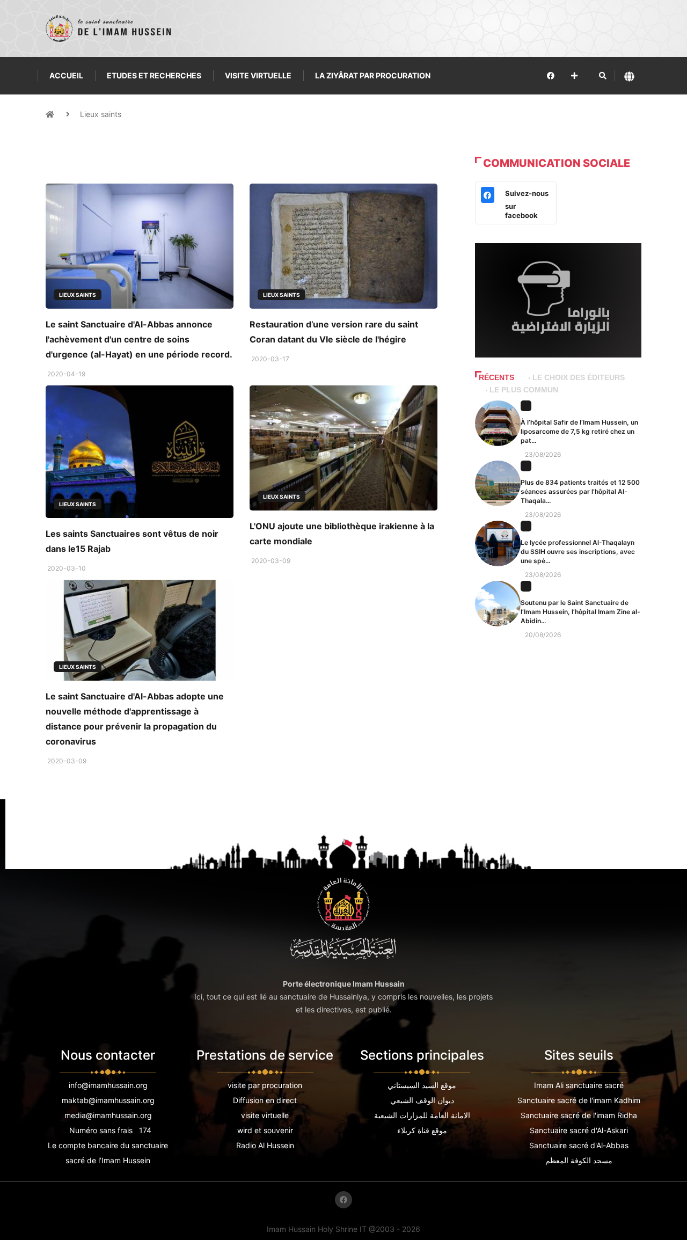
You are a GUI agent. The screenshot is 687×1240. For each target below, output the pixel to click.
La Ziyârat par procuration (372, 75)
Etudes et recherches (154, 75)
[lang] (629, 76)
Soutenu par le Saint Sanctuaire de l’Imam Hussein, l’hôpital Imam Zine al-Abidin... (580, 612)
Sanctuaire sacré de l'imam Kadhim (578, 1100)
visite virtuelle (265, 1115)
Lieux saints (100, 114)
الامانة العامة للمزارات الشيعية (422, 1115)
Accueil (66, 75)
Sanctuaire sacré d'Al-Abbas (578, 1145)
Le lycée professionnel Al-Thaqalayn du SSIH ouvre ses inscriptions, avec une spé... (578, 551)
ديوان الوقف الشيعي (422, 1100)
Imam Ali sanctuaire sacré (579, 1085)
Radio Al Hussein (265, 1145)
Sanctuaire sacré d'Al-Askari (579, 1130)
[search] (603, 75)
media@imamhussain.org (108, 1115)
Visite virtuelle (258, 75)
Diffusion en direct (265, 1100)
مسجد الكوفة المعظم (578, 1160)
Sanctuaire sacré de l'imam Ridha (579, 1115)
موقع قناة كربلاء (422, 1130)
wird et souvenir (265, 1130)
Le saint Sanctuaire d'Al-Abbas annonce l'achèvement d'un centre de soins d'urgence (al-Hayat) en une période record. (139, 339)
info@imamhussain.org (108, 1085)
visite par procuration (265, 1085)
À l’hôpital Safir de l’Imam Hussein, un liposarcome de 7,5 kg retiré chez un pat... (579, 431)
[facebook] (551, 75)
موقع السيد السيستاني (422, 1085)
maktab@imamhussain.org (108, 1100)
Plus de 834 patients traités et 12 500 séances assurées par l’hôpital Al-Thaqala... (580, 491)
